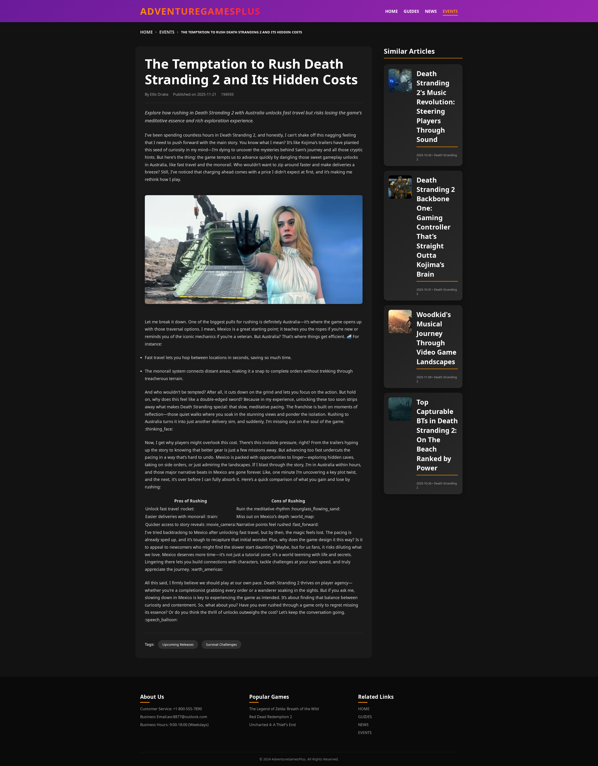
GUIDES (411, 11)
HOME (391, 11)
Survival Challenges (221, 644)
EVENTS (450, 11)
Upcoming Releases (178, 644)
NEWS (431, 11)
